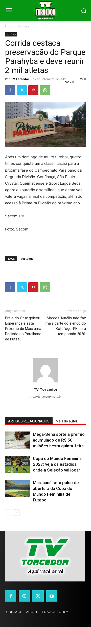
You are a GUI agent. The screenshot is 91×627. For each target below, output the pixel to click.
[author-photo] (45, 382)
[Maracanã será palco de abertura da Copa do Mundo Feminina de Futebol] (17, 488)
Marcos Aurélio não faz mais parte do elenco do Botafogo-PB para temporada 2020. (66, 326)
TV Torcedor (20, 79)
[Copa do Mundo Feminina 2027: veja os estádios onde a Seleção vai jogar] (17, 464)
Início (9, 26)
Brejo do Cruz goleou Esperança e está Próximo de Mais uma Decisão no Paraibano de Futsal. (23, 328)
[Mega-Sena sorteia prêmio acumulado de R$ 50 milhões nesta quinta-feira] (17, 440)
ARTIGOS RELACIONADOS (29, 421)
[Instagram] (24, 595)
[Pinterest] (33, 90)
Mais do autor (66, 421)
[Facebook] (10, 90)
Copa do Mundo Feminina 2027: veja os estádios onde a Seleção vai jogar (57, 464)
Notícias (23, 26)
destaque (27, 258)
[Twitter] (22, 90)
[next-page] (16, 513)
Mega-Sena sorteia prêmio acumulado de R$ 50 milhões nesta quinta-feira (59, 440)
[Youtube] (51, 595)
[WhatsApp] (45, 90)
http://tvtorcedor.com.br (46, 396)
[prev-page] (8, 513)
